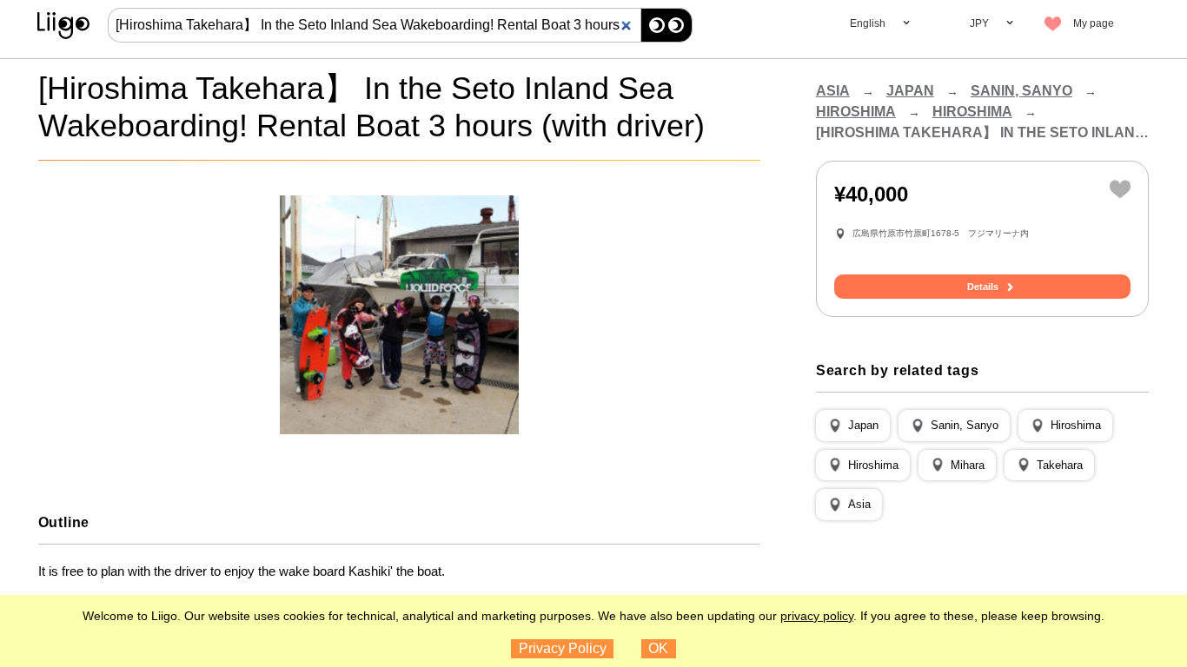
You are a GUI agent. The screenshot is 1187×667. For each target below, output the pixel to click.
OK (658, 648)
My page (1093, 23)
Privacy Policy (563, 648)
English (867, 23)
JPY (979, 23)
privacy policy (816, 616)
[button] (853, 425)
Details (982, 286)
